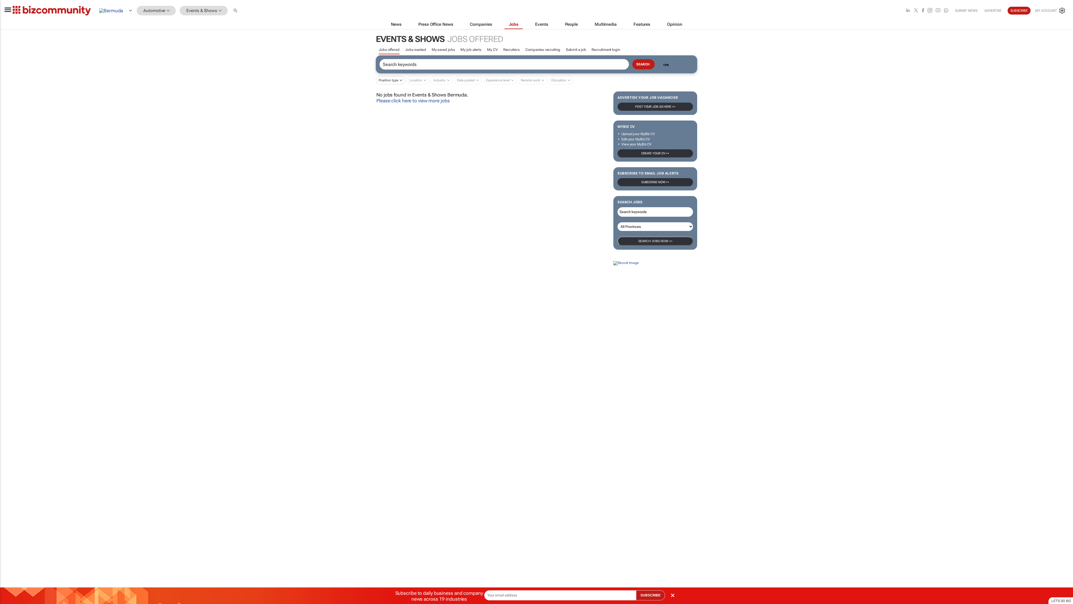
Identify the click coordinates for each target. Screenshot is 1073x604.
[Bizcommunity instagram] (930, 11)
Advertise (992, 11)
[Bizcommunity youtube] (938, 11)
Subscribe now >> (655, 182)
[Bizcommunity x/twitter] (916, 11)
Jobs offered (389, 50)
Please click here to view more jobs (413, 100)
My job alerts (470, 50)
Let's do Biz (1061, 601)
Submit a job (576, 50)
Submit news (966, 11)
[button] (236, 10)
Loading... (10, 314)
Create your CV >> (655, 153)
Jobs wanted (415, 50)
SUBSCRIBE (650, 595)
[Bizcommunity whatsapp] (946, 11)
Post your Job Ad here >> (655, 106)
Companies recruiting (542, 50)
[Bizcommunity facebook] (923, 11)
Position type (388, 80)
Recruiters (511, 50)
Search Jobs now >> (655, 241)
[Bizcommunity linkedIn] (908, 11)
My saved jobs (443, 50)
